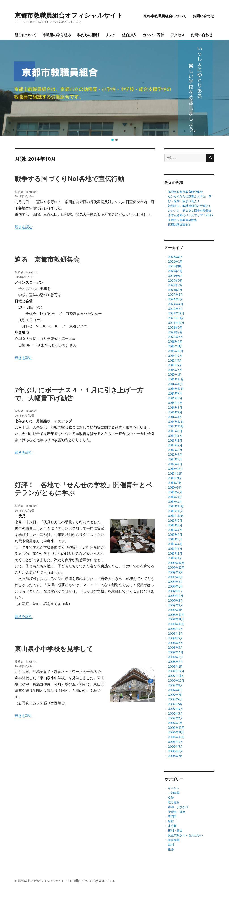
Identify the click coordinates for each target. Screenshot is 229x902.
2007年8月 (175, 690)
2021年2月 (175, 332)
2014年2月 (175, 412)
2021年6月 (175, 328)
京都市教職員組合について (165, 15)
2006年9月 (175, 742)
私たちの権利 (88, 34)
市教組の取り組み (56, 34)
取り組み (174, 802)
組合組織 (174, 840)
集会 (171, 849)
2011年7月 (175, 483)
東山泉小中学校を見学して (54, 648)
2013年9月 (175, 431)
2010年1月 (175, 558)
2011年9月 (175, 478)
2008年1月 (175, 666)
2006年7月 (175, 746)
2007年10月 (176, 681)
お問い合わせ (203, 15)
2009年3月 (175, 601)
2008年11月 (176, 619)
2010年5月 (175, 539)
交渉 (171, 798)
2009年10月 (176, 568)
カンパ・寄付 (153, 34)
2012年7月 (175, 455)
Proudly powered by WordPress (91, 881)
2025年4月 (175, 276)
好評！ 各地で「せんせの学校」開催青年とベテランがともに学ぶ (84, 488)
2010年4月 (175, 544)
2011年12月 (175, 469)
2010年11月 (175, 511)
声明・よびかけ (178, 807)
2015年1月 (175, 375)
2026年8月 (175, 257)
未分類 (172, 826)
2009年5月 (175, 591)
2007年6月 (175, 699)
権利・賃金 (175, 831)
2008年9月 (175, 629)
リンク (110, 34)
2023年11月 (176, 318)
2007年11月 (176, 676)
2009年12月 (176, 563)
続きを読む (24, 227)
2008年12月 (176, 615)
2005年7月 (175, 756)
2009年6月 (175, 586)
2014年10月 (176, 389)
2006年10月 (176, 737)
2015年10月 (175, 351)
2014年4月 (175, 403)
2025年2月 (175, 285)
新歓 (171, 821)
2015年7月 (175, 360)
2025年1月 (175, 290)
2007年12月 (176, 671)
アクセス (177, 34)
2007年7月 (175, 695)
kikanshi (31, 191)
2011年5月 (175, 488)
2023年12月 (176, 313)
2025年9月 (175, 266)
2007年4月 (175, 709)
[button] (7, 87)
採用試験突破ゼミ (179, 225)
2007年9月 (175, 685)
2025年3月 (175, 280)
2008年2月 (175, 662)
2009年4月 (175, 596)
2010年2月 (175, 553)
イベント (174, 788)
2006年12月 (176, 728)
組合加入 (129, 34)
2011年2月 (175, 502)
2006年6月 (175, 751)
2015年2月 (175, 370)
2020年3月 (175, 337)
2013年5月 (175, 436)
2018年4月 (175, 342)
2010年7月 (175, 530)
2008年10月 (176, 624)
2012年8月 (175, 450)
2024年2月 (175, 309)
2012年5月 (175, 459)
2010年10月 (176, 516)
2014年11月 (175, 384)
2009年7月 (175, 582)
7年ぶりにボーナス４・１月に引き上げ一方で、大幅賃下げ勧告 (79, 393)
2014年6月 (175, 398)
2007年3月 (175, 714)
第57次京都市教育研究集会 (185, 192)
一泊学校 (174, 793)
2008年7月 (175, 638)
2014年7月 (175, 393)
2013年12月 (176, 422)
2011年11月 (175, 473)
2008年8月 (175, 633)
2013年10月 (176, 426)
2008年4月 (175, 652)
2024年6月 (175, 299)
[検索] (210, 158)
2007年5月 (175, 704)
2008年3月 (175, 657)
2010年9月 (175, 521)
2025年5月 (175, 271)
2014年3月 (175, 408)
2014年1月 (175, 417)
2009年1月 (175, 610)
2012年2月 (175, 464)
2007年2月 (175, 718)
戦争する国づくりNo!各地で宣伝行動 (69, 178)
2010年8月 (175, 525)
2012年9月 (175, 445)
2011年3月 (175, 497)
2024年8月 (175, 295)
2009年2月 (175, 605)
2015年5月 (175, 365)
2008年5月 (175, 648)
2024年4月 (175, 304)
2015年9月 (175, 356)
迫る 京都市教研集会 (47, 259)
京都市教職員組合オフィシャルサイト (69, 15)
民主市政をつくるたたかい (185, 835)
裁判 (171, 845)
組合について (25, 34)
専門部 (172, 816)
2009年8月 (175, 577)
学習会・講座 (176, 812)
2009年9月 (175, 572)
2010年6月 (175, 535)
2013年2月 (175, 440)
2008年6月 (175, 643)
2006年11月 (176, 732)
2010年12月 (176, 506)
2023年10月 (176, 323)
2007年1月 (175, 723)
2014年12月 (176, 379)
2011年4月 (175, 492)
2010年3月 (175, 549)
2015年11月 (175, 346)
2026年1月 (175, 262)
